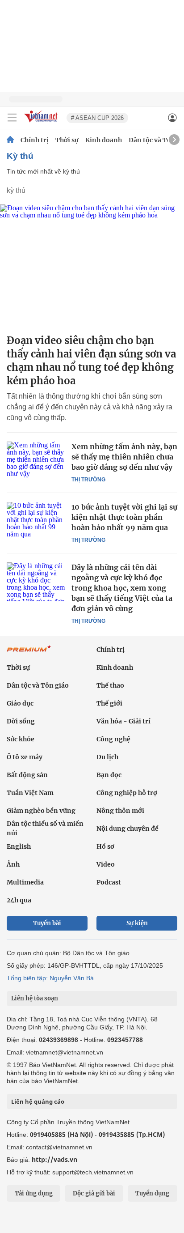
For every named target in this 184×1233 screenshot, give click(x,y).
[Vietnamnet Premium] (29, 653)
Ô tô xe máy (24, 757)
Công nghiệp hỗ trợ (126, 793)
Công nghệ (113, 739)
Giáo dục (20, 703)
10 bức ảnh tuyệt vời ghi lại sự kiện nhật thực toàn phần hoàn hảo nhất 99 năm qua (124, 517)
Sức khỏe (20, 739)
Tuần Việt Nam (30, 793)
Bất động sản (27, 775)
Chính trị (35, 140)
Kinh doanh (103, 140)
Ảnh (13, 864)
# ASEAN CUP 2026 (97, 118)
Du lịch (107, 757)
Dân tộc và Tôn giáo (38, 685)
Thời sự (67, 140)
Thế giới (109, 703)
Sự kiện (137, 923)
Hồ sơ (105, 846)
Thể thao (110, 685)
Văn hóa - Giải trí (123, 721)
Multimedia (25, 882)
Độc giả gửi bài (94, 1193)
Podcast (108, 882)
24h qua (19, 900)
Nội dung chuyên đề (127, 829)
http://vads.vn (54, 1159)
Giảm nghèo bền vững (41, 811)
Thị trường (88, 479)
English (19, 846)
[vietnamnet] (42, 123)
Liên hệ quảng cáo (37, 1101)
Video (105, 864)
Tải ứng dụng (34, 1193)
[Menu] (12, 117)
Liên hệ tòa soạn (34, 998)
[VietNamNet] (10, 140)
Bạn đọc (108, 775)
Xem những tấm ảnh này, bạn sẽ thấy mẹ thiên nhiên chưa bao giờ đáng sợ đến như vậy (124, 457)
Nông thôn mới (120, 811)
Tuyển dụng (152, 1193)
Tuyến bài (47, 923)
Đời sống (21, 721)
